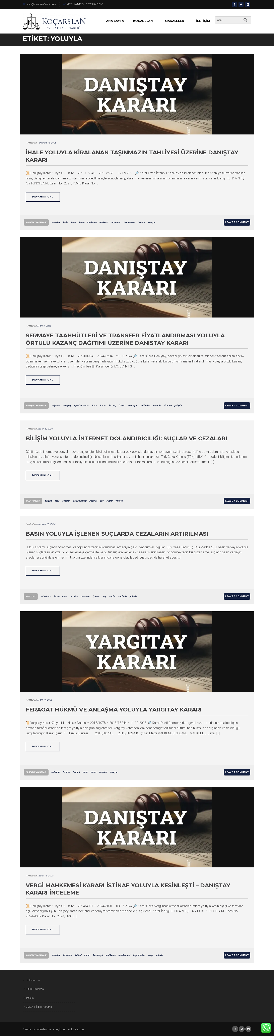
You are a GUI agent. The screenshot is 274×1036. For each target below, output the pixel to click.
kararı (81, 222)
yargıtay (103, 772)
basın (56, 596)
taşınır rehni (139, 955)
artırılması (46, 596)
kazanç (112, 405)
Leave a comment (237, 222)
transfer (157, 405)
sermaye (132, 405)
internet (93, 501)
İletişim (203, 21)
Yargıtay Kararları (36, 772)
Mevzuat (31, 596)
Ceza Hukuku (33, 501)
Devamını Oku (43, 196)
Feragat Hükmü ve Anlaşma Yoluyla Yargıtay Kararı (114, 709)
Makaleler (175, 21)
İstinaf (78, 955)
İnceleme (67, 955)
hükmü (76, 772)
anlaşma (55, 772)
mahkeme (111, 955)
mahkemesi (124, 955)
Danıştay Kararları (36, 222)
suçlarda (122, 596)
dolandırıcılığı (79, 501)
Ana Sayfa (115, 21)
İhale (65, 222)
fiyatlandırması (81, 405)
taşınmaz (116, 222)
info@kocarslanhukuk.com (41, 4)
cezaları (66, 501)
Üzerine (141, 222)
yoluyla (151, 222)
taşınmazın (129, 222)
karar (73, 222)
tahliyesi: (104, 222)
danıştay (56, 222)
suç (102, 501)
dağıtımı (56, 405)
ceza (57, 501)
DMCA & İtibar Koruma (39, 1006)
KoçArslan (143, 21)
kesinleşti (98, 955)
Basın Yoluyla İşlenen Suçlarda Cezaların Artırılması (117, 533)
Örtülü (122, 405)
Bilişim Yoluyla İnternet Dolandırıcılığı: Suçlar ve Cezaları (126, 438)
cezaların (85, 596)
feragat (66, 772)
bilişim (48, 501)
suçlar (109, 501)
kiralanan (91, 222)
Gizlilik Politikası (35, 988)
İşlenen (96, 596)
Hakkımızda (33, 980)
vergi (150, 955)
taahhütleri (144, 405)
